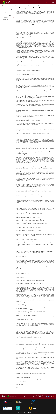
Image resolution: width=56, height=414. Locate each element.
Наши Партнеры (5, 19)
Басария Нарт (36, 412)
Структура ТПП (5, 12)
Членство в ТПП (5, 17)
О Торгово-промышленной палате (10, 5)
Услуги (4, 21)
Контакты (4, 22)
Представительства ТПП (7, 15)
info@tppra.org (41, 396)
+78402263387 (40, 395)
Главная (3, 5)
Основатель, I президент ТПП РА (7, 10)
